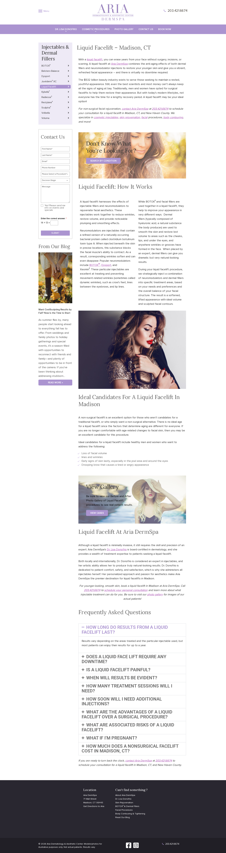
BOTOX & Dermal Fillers (127, 806)
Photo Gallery (124, 29)
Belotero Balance (50, 71)
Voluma (45, 118)
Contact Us (146, 29)
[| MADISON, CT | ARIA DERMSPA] (113, 12)
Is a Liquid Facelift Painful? (118, 669)
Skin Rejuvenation (124, 802)
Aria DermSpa (119, 63)
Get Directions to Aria (93, 806)
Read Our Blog (122, 817)
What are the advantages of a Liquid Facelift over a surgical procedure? (127, 714)
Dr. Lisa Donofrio (66, 29)
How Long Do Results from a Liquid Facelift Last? (125, 630)
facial (144, 117)
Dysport (106, 265)
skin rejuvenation (129, 117)
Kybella (46, 91)
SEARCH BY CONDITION (103, 160)
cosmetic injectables (106, 117)
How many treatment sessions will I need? (127, 688)
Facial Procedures (124, 810)
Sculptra (46, 107)
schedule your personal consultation (126, 590)
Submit (55, 233)
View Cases (97, 513)
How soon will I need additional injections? (122, 701)
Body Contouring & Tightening (130, 813)
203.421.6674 (178, 11)
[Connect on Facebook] (128, 847)
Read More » (55, 382)
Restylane (47, 102)
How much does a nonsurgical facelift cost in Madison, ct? (130, 749)
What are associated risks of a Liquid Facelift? (128, 727)
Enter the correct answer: (54, 218)
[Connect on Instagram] (136, 847)
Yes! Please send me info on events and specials (55, 207)
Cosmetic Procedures (95, 29)
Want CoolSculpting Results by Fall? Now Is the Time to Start (55, 311)
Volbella (46, 112)
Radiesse (47, 97)
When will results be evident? (121, 677)
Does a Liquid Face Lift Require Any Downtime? (124, 659)
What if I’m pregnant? (111, 738)
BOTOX (94, 265)
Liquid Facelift (49, 86)
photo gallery (155, 594)
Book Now (164, 29)
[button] (132, 630)
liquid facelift (94, 59)
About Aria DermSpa (125, 795)
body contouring (173, 117)
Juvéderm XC (49, 81)
